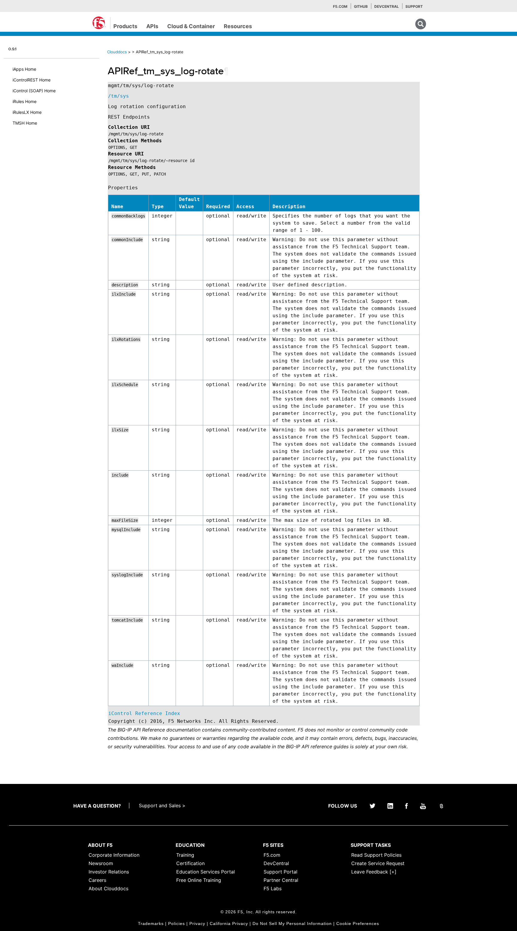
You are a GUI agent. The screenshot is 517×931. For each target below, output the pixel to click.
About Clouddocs (108, 888)
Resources (238, 26)
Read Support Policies (376, 855)
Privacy (197, 923)
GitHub (361, 6)
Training (185, 855)
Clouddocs (117, 51)
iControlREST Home (32, 79)
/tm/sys (118, 96)
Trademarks (151, 923)
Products (125, 26)
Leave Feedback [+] (373, 872)
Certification (190, 863)
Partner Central (281, 880)
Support (414, 6)
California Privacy (229, 923)
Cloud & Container (191, 26)
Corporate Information (114, 855)
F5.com (340, 6)
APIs (152, 26)
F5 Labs (273, 888)
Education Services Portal (205, 872)
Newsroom (101, 863)
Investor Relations (109, 872)
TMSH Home (25, 123)
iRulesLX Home (27, 112)
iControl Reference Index (144, 713)
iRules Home (25, 101)
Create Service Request (378, 863)
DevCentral (276, 863)
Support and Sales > (162, 805)
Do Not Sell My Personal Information (292, 923)
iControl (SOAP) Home (34, 90)
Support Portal (280, 872)
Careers (97, 880)
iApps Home (24, 69)
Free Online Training (198, 880)
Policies (176, 923)
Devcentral (386, 6)
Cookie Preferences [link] (357, 923)
